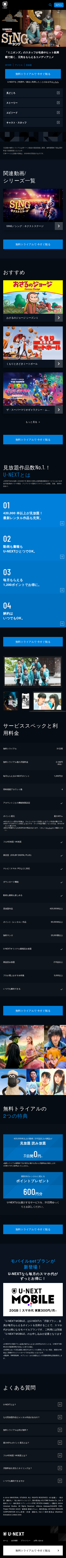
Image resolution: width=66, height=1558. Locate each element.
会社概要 (14, 1540)
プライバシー (25, 1540)
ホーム (5, 1540)
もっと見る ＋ (33, 421)
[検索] (50, 5)
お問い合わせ (38, 1540)
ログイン (59, 5)
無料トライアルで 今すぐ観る (33, 74)
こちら (56, 81)
